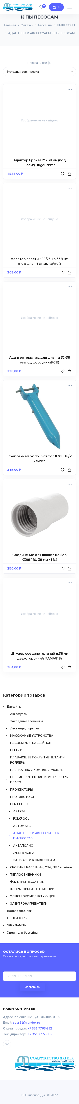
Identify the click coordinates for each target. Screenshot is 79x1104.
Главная (10, 25)
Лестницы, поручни (24, 728)
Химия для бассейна (22, 933)
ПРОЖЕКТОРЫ (21, 790)
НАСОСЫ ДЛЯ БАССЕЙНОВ (30, 743)
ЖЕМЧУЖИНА (23, 853)
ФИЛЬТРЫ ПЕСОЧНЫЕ (27, 882)
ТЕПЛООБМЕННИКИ (25, 875)
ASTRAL (19, 811)
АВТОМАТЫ (22, 826)
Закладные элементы (26, 721)
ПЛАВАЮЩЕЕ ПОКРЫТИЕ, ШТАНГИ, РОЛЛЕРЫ (37, 760)
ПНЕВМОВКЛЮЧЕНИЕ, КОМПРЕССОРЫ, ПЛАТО (39, 779)
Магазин (27, 25)
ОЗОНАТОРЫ (17, 918)
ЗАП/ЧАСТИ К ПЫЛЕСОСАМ (34, 860)
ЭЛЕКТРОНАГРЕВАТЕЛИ (28, 904)
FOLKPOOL (21, 819)
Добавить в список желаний (63, 178)
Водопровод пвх (19, 911)
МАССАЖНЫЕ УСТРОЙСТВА (31, 736)
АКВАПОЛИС (23, 846)
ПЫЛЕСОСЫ (66, 25)
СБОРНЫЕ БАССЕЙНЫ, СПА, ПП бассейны (41, 867)
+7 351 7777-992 (40, 1034)
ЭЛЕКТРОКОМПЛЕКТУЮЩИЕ (32, 896)
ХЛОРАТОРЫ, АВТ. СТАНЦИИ (32, 889)
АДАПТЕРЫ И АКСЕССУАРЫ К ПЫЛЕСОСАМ (36, 835)
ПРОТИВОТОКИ (22, 797)
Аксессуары (19, 714)
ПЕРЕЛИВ (17, 750)
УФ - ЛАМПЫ (17, 925)
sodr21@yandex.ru (26, 1023)
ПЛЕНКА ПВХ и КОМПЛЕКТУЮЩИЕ (36, 770)
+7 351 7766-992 (40, 1028)
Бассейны (45, 25)
